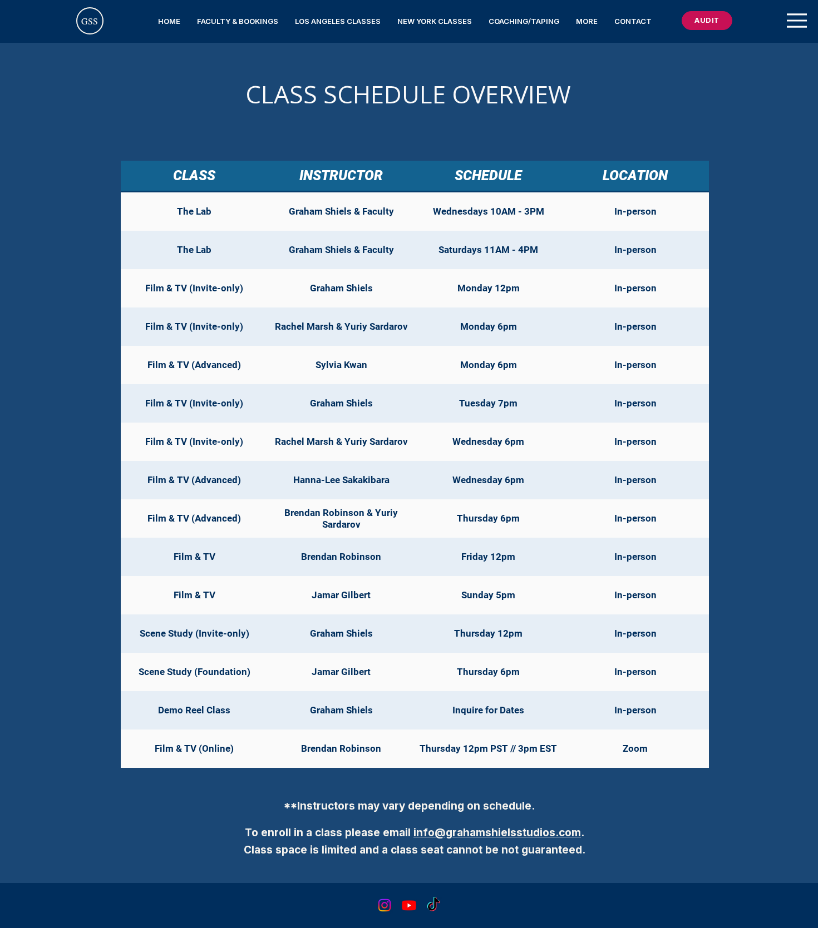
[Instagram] (384, 905)
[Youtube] (409, 905)
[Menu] (797, 20)
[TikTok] (433, 905)
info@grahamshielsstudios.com (497, 832)
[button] (238, 21)
